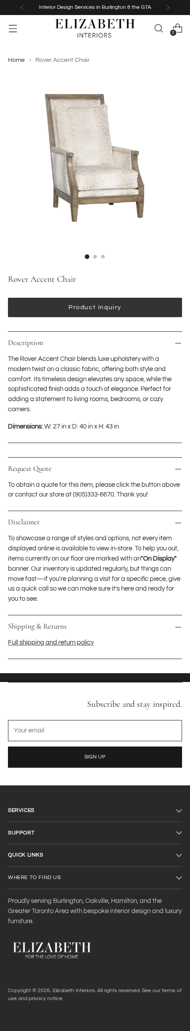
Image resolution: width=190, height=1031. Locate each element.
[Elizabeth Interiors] (95, 28)
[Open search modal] (158, 28)
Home (16, 60)
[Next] (168, 7)
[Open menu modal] (13, 28)
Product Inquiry (95, 307)
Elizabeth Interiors (74, 990)
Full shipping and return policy (51, 642)
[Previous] (22, 7)
